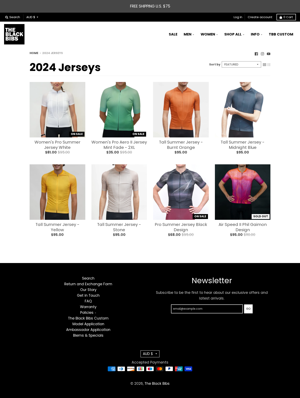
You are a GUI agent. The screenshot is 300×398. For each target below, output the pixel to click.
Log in (238, 17)
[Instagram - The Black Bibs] (262, 53)
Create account (260, 17)
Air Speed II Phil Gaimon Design (243, 227)
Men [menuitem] (187, 34)
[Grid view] (264, 64)
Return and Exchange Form (88, 284)
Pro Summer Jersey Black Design (181, 227)
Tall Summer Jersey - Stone (119, 227)
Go (248, 309)
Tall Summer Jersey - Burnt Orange (181, 144)
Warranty (88, 306)
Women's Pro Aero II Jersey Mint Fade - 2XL (119, 144)
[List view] (268, 64)
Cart (288, 17)
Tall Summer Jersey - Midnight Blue (242, 144)
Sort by (214, 64)
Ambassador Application (88, 329)
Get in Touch (88, 295)
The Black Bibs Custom (88, 318)
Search (88, 278)
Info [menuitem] (255, 34)
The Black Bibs (157, 383)
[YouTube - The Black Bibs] (268, 53)
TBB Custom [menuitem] (281, 34)
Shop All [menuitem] (233, 34)
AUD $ (30, 17)
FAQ (88, 301)
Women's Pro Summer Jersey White (57, 144)
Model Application (88, 324)
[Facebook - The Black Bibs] (256, 53)
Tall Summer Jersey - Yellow (57, 227)
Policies (86, 312)
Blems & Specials (88, 335)
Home (34, 53)
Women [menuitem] (208, 34)
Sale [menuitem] (173, 34)
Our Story (88, 289)
